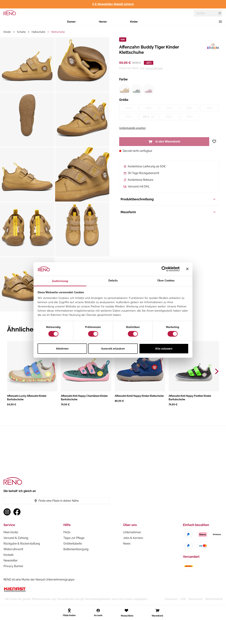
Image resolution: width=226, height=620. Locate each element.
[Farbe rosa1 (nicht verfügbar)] (148, 89)
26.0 (209, 108)
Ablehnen (62, 348)
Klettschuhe (58, 32)
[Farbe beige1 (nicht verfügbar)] (124, 89)
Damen (71, 21)
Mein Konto (11, 532)
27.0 (128, 116)
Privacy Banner (13, 566)
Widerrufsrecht (13, 549)
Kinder (134, 21)
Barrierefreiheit (214, 599)
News (126, 543)
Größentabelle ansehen (132, 128)
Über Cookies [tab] (165, 280)
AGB (182, 599)
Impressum (171, 599)
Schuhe (21, 32)
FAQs (66, 532)
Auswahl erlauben (113, 348)
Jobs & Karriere (133, 538)
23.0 (149, 108)
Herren (103, 21)
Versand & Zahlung (16, 538)
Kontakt (8, 555)
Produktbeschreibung (137, 199)
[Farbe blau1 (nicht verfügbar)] (136, 89)
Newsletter (11, 560)
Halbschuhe (38, 32)
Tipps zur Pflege (73, 538)
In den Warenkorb (167, 141)
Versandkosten (154, 68)
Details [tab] (113, 280)
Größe (123, 100)
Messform (128, 212)
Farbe (123, 79)
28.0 (146, 116)
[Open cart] (157, 610)
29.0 (169, 116)
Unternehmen (132, 532)
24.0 (169, 108)
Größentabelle (72, 543)
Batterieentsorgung (75, 549)
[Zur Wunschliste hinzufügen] (215, 141)
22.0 (128, 108)
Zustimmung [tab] (60, 281)
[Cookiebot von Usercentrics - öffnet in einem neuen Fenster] (164, 269)
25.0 (189, 108)
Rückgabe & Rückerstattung (22, 543)
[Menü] (220, 22)
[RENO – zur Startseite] (10, 13)
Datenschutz (195, 599)
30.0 (189, 116)
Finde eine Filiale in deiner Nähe (58, 500)
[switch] (93, 334)
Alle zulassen (163, 348)
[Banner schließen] (187, 269)
